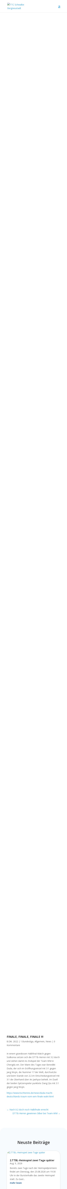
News (48, 1041)
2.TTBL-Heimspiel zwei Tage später (32, 1160)
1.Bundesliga (27, 1041)
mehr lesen (16, 1182)
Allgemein (39, 1041)
